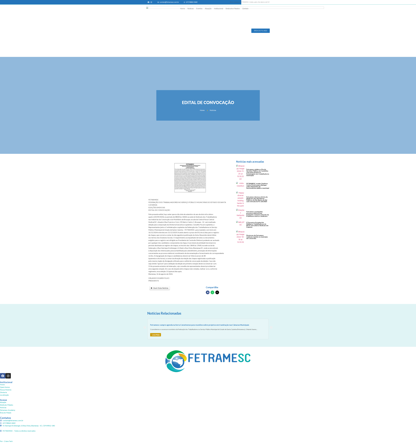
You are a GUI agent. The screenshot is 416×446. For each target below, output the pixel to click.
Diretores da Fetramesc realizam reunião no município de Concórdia (257, 236)
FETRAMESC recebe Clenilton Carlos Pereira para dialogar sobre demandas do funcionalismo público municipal (257, 186)
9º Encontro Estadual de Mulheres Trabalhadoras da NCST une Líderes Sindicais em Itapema (257, 225)
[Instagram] (8, 375)
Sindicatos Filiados (233, 9)
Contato (245, 9)
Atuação (208, 9)
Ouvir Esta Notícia (160, 288)
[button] (208, 292)
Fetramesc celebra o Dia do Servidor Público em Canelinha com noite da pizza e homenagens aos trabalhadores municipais (257, 172)
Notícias (191, 9)
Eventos (199, 9)
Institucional (218, 9)
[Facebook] (2, 375)
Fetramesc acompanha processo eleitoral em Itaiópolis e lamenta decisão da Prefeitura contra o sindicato (257, 214)
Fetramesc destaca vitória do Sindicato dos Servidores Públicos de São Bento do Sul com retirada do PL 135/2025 (257, 199)
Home (182, 9)
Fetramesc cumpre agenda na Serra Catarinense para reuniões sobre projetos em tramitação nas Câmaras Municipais (199, 325)
